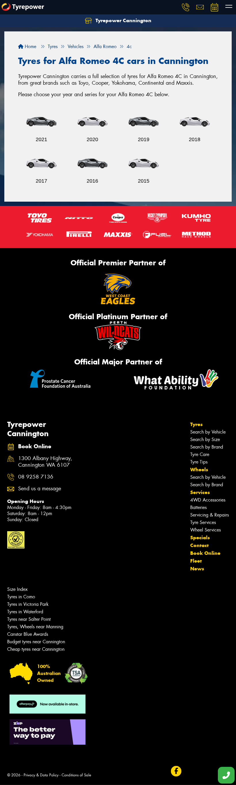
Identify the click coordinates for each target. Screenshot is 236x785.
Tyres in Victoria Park (28, 604)
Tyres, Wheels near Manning (35, 627)
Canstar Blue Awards (27, 634)
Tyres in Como (21, 597)
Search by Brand (206, 447)
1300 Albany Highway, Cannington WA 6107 (45, 461)
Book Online (205, 553)
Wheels (199, 469)
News (197, 568)
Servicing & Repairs (209, 515)
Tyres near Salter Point (29, 619)
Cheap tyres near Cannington (35, 649)
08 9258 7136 (35, 477)
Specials (200, 537)
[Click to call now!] (185, 7)
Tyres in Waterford (25, 612)
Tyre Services (203, 522)
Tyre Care (199, 454)
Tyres (196, 424)
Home (29, 46)
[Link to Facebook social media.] (176, 771)
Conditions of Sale (76, 775)
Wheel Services (205, 530)
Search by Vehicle (208, 432)
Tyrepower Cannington (122, 20)
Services (200, 492)
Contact (199, 545)
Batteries (198, 507)
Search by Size (205, 439)
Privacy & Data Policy (41, 775)
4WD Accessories (207, 500)
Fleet (196, 561)
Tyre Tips (199, 462)
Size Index (17, 589)
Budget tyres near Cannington (36, 642)
